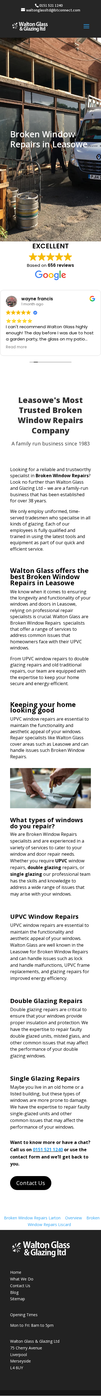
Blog (14, 1292)
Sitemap (17, 1298)
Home (15, 1272)
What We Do (21, 1279)
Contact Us (30, 1183)
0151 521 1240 (48, 1149)
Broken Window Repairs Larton (32, 1217)
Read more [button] (16, 347)
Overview (73, 1217)
